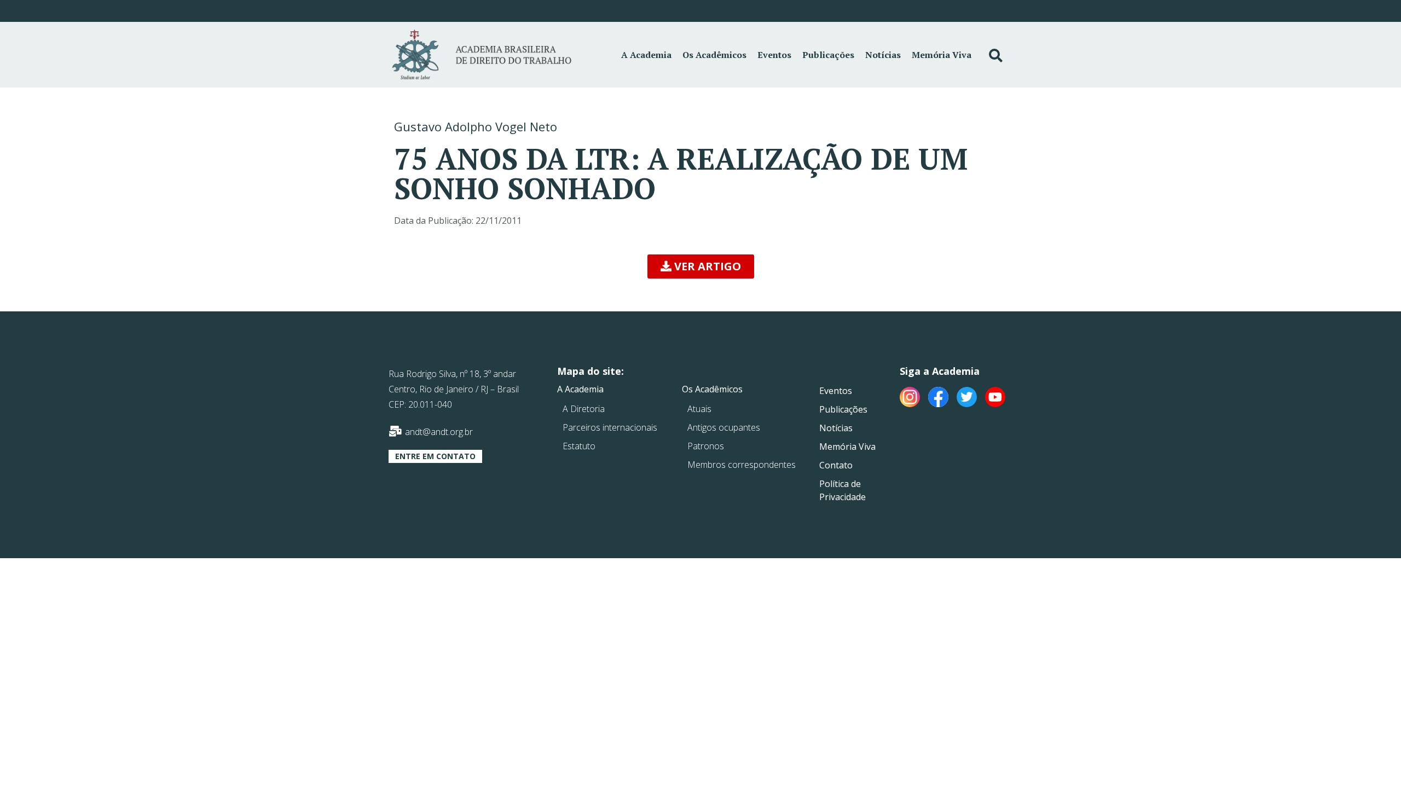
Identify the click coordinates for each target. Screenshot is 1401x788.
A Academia (646, 55)
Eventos (774, 55)
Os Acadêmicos (714, 55)
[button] (700, 266)
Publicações (828, 55)
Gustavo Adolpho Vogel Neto (475, 126)
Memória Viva (941, 55)
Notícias (883, 55)
